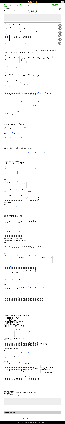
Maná (6, 7)
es (37, 422)
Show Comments (9, 413)
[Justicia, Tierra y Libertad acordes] (26, 418)
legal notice (30, 422)
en (39, 422)
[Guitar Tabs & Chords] (32, 2)
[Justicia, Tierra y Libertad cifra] (39, 418)
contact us (44, 422)
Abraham (59, 9)
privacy (34, 422)
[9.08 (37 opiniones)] (55, 4)
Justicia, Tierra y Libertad (15, 5)
